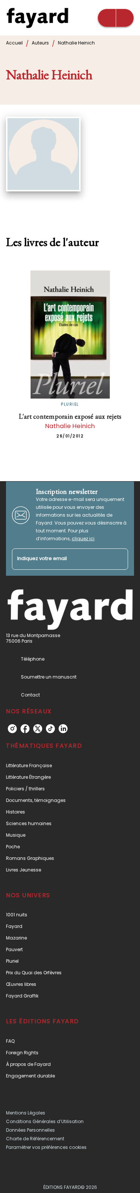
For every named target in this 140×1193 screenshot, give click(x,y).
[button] (70, 765)
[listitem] (12, 728)
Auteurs (40, 43)
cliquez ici (83, 538)
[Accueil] (37, 18)
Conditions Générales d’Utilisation (45, 1121)
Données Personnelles (30, 1130)
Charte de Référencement (35, 1138)
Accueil (14, 43)
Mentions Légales (25, 1113)
